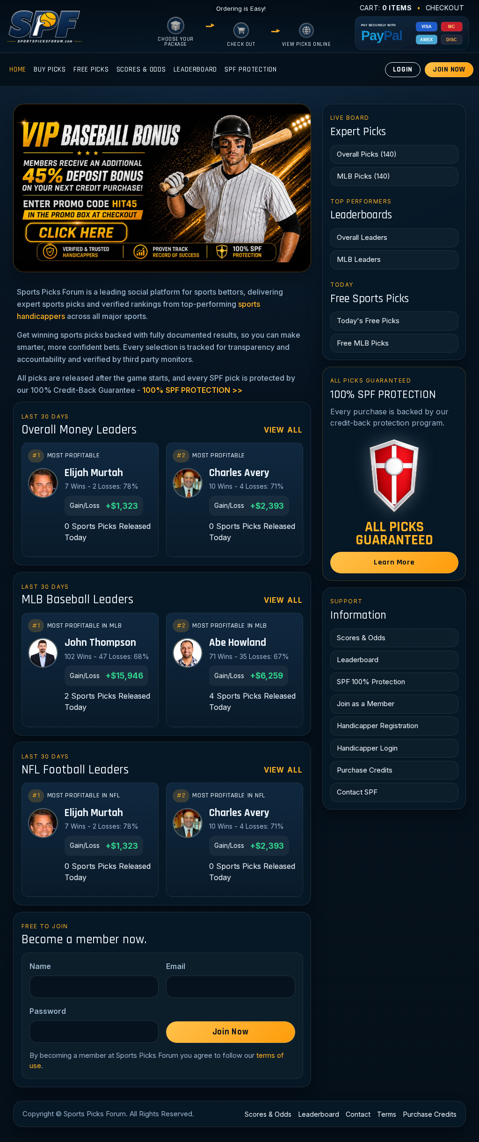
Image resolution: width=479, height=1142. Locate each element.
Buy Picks (50, 69)
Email (175, 966)
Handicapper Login (367, 748)
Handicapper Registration (377, 725)
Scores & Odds (141, 69)
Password (47, 1011)
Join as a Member (365, 703)
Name (40, 966)
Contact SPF (357, 792)
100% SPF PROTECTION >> (192, 390)
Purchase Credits (364, 770)
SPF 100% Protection (371, 681)
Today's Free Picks (368, 320)
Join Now (449, 69)
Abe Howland (237, 643)
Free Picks (91, 69)
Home (17, 69)
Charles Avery (239, 473)
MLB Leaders (359, 259)
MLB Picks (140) (363, 176)
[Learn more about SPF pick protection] (394, 476)
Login (403, 69)
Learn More (394, 562)
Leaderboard (195, 69)
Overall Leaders (362, 237)
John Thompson (100, 643)
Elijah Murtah (94, 473)
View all (283, 430)
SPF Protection (251, 69)
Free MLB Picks (363, 343)
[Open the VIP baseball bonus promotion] (162, 187)
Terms (386, 1114)
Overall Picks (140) (367, 154)
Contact (358, 1114)
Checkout (445, 8)
